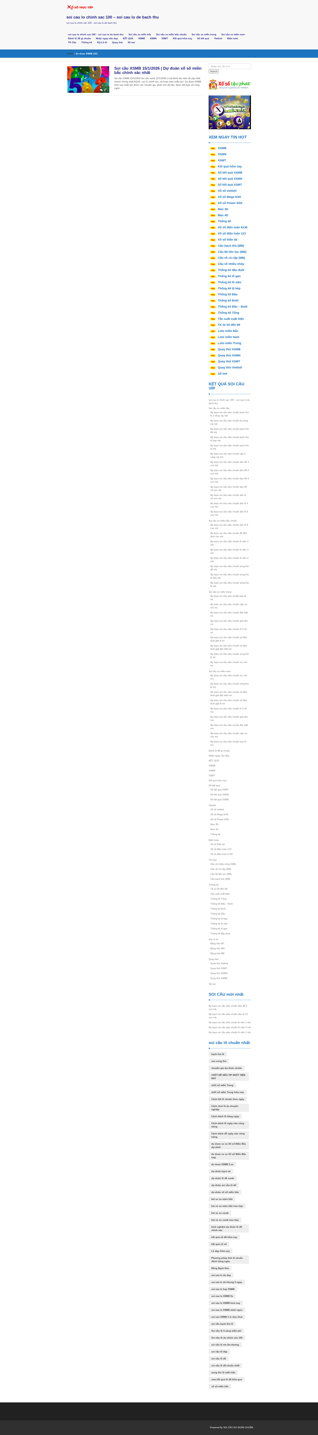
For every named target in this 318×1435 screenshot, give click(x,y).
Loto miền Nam (228, 337)
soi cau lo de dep (221, 1275)
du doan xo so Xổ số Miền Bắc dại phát (228, 1145)
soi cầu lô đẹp (219, 1351)
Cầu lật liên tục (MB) (232, 251)
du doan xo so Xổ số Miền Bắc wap (228, 1156)
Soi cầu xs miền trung (204, 34)
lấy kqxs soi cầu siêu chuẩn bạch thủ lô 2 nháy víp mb (229, 414)
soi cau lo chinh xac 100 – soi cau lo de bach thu (112, 17)
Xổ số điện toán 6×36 (221, 854)
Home (70, 53)
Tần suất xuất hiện (231, 318)
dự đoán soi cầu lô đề (223, 1185)
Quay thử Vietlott (230, 367)
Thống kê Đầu (228, 294)
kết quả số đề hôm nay (224, 1237)
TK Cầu (72, 42)
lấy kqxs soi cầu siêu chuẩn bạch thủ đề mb (229, 430)
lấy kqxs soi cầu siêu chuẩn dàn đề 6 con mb (229, 472)
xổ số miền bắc (220, 1386)
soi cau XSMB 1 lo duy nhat (226, 1317)
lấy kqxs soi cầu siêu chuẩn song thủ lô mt (229, 656)
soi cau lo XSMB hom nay (225, 1303)
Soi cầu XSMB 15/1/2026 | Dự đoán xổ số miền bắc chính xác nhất (158, 70)
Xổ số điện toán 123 (232, 233)
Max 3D (223, 209)
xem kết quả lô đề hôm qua (226, 1379)
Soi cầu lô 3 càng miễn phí (226, 1330)
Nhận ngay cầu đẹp (107, 38)
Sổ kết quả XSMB (230, 172)
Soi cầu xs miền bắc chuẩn (171, 34)
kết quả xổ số (219, 1244)
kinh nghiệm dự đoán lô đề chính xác (226, 1228)
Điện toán (232, 38)
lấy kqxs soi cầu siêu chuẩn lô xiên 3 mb (229, 551)
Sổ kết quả (203, 38)
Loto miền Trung (229, 343)
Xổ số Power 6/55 (230, 203)
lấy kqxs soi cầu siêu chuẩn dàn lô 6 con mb (229, 513)
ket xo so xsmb (220, 1213)
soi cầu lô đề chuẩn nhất (225, 1365)
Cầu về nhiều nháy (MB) (223, 864)
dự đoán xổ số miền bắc (225, 1192)
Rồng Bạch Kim (220, 1268)
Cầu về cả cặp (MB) (231, 257)
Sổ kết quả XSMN (230, 178)
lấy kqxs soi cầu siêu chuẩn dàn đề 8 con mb (229, 480)
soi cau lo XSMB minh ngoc (226, 1310)
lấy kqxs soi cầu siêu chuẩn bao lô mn (228, 743)
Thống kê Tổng (228, 312)
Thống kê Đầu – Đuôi (232, 306)
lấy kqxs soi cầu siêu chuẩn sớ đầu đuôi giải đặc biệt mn (228, 694)
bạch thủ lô (217, 1054)
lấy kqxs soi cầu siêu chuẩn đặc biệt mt (229, 614)
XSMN (153, 38)
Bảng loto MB (217, 953)
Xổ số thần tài (227, 239)
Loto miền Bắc (228, 331)
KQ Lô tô (102, 42)
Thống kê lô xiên (229, 282)
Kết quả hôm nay (182, 38)
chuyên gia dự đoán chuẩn (226, 1068)
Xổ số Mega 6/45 (229, 197)
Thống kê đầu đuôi (231, 270)
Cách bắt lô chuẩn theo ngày (227, 1099)
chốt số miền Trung (222, 1085)
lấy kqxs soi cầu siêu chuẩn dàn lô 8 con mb (229, 526)
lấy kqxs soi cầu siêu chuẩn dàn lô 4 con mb (229, 505)
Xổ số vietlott (227, 190)
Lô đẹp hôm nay (220, 1251)
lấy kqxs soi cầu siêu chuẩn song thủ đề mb (229, 568)
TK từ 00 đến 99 (229, 324)
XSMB (141, 38)
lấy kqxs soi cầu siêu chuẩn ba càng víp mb (229, 422)
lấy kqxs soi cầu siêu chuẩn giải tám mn (229, 718)
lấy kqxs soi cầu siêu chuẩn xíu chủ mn (228, 677)
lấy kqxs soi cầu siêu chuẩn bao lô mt (228, 598)
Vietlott (218, 38)
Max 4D (223, 215)
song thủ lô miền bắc (223, 1372)
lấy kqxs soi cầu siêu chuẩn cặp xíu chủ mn (228, 735)
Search (213, 71)
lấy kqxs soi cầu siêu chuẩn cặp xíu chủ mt (228, 606)
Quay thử (117, 42)
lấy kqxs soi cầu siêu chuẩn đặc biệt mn (229, 727)
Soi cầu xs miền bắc (140, 34)
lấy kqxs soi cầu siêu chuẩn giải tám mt (229, 622)
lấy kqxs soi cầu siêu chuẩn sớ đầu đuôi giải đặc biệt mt (228, 647)
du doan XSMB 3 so (222, 1164)
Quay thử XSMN (229, 355)
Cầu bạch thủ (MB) (231, 245)
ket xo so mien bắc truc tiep (227, 1206)
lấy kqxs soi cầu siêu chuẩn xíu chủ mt (228, 664)
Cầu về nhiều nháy (231, 264)
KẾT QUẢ (128, 38)
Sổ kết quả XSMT (230, 184)
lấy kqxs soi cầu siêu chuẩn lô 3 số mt (228, 631)
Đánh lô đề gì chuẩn (79, 38)
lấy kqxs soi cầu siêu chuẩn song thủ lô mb (229, 584)
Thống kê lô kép (229, 288)
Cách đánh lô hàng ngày (225, 1116)
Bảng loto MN (217, 948)
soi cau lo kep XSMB (223, 1289)
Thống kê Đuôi (228, 300)
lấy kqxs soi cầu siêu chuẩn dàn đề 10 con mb (228, 488)
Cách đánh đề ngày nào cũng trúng (228, 1135)
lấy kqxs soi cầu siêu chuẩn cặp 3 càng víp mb (227, 455)
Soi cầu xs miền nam (233, 34)
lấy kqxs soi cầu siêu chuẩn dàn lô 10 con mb (228, 497)
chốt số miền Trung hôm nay (227, 1092)
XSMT (164, 38)
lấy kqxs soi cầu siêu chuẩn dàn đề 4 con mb (229, 464)
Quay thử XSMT (229, 361)
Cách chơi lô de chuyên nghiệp (224, 1108)
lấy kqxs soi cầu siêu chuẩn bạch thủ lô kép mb (229, 439)
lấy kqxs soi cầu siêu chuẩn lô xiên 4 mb (229, 560)
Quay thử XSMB (229, 349)
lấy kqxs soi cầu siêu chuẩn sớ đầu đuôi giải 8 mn (228, 702)
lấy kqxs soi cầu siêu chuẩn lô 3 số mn (228, 710)
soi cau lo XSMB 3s (222, 1296)
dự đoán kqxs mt (221, 1171)
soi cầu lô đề (218, 1358)
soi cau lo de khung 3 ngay (226, 1282)
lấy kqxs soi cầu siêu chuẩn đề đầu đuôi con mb (228, 535)
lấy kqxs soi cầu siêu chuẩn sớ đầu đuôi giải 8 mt (228, 639)
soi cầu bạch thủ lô (222, 1323)
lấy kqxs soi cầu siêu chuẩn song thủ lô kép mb (229, 576)
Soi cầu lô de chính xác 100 (226, 1337)
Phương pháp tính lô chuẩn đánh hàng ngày (227, 1260)
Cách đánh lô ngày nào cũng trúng (227, 1125)
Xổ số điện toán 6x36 (232, 227)
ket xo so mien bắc (222, 1199)
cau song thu (218, 1061)
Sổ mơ (131, 42)
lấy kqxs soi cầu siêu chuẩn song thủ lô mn (229, 685)
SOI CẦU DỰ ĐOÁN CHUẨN (238, 1427)
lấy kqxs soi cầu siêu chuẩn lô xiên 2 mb (229, 543)
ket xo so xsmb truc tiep (225, 1220)
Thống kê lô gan (229, 276)
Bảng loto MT (217, 943)
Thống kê (86, 42)
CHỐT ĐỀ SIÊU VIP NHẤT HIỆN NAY (228, 1077)
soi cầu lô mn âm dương (225, 1344)
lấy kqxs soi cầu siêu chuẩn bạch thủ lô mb (229, 447)
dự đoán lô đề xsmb (222, 1178)
